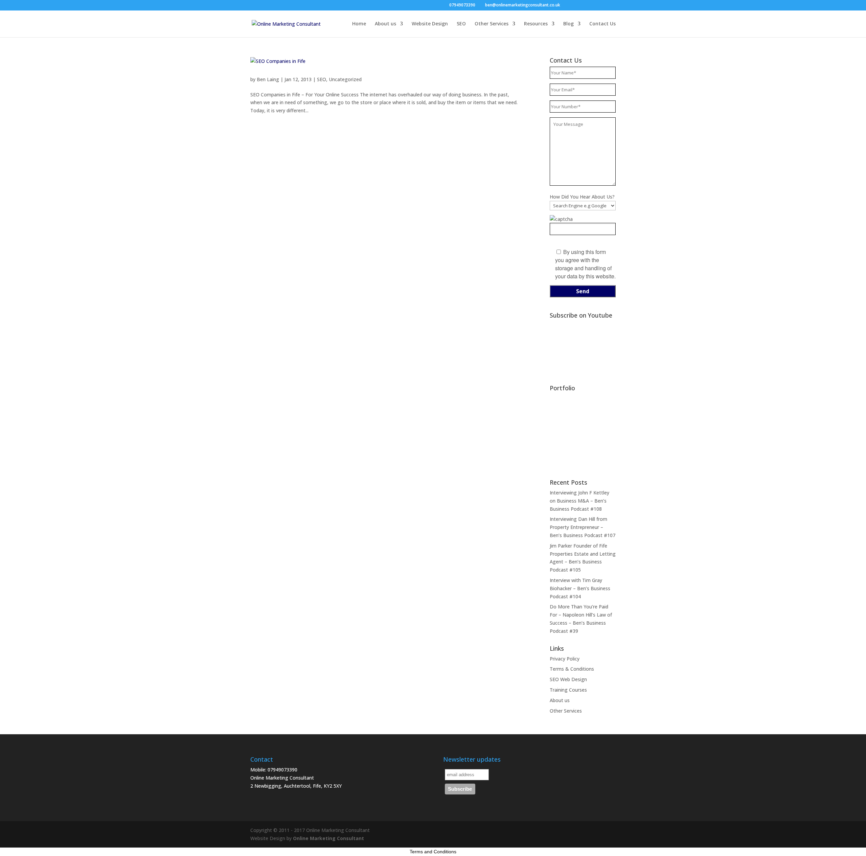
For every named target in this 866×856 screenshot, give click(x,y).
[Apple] (612, 5)
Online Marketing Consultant (328, 838)
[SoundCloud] (602, 5)
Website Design (430, 24)
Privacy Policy (564, 658)
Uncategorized (345, 79)
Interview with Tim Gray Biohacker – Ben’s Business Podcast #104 (580, 588)
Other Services (491, 24)
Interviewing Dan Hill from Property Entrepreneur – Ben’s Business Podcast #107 (582, 527)
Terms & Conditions (572, 669)
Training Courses (568, 690)
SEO (461, 24)
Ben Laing (268, 79)
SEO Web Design (568, 679)
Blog (568, 24)
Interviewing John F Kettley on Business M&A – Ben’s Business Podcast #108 (579, 500)
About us (385, 24)
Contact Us (602, 24)
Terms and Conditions (433, 851)
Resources (536, 24)
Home (359, 24)
